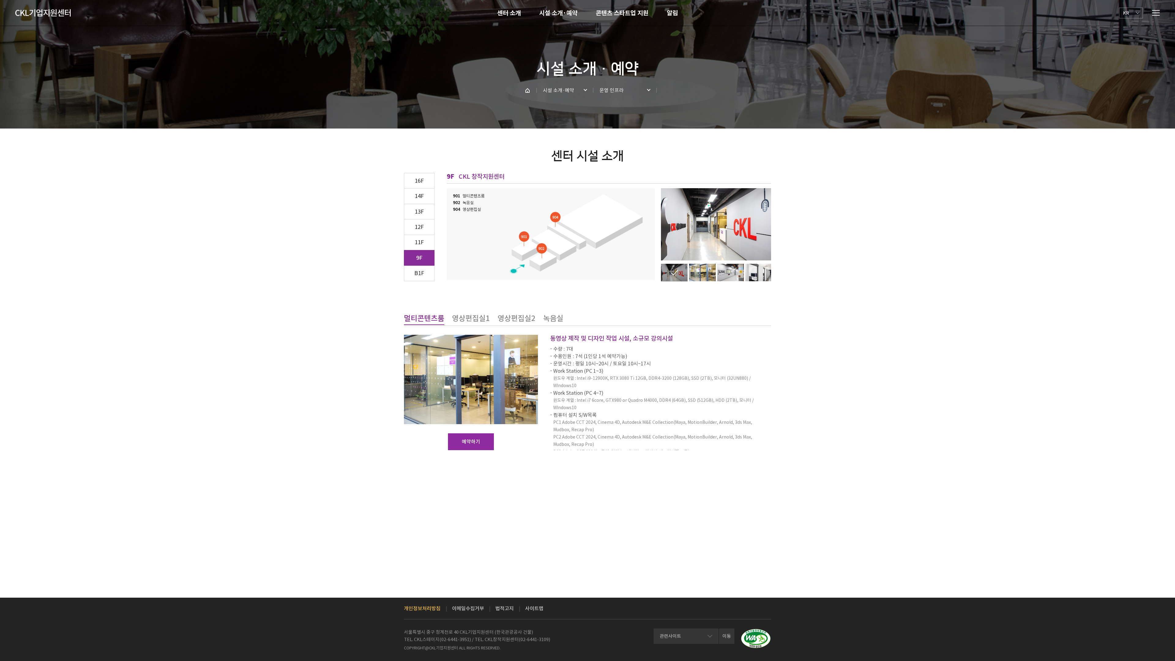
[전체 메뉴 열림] (1156, 13)
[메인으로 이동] (43, 13)
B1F (419, 273)
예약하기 (471, 442)
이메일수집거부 (468, 608)
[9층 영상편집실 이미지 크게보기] (758, 272)
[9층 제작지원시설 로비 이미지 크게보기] (674, 272)
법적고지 (504, 608)
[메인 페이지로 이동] (527, 90)
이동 (726, 636)
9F (419, 257)
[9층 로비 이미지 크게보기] (730, 272)
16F (419, 180)
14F (419, 196)
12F (419, 226)
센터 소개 (509, 13)
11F (419, 242)
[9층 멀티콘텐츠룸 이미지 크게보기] (702, 272)
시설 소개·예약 (558, 13)
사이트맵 (534, 608)
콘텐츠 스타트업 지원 (622, 13)
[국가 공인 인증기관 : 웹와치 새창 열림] (755, 638)
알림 (672, 13)
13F (419, 211)
